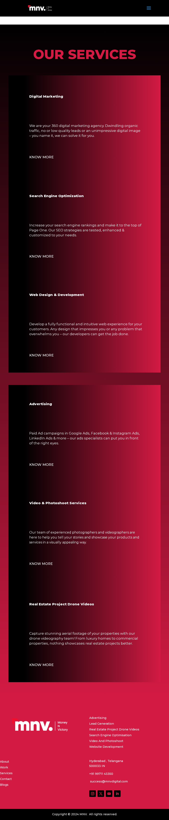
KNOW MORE (41, 157)
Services (6, 773)
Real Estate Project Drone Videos (114, 729)
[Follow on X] (100, 793)
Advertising (97, 718)
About (4, 761)
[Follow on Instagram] (92, 793)
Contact (6, 779)
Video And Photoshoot (106, 741)
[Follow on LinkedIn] (117, 793)
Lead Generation (101, 723)
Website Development (106, 747)
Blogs (4, 785)
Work (4, 767)
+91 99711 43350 (101, 774)
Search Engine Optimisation (110, 735)
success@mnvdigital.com (108, 781)
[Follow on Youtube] (109, 793)
